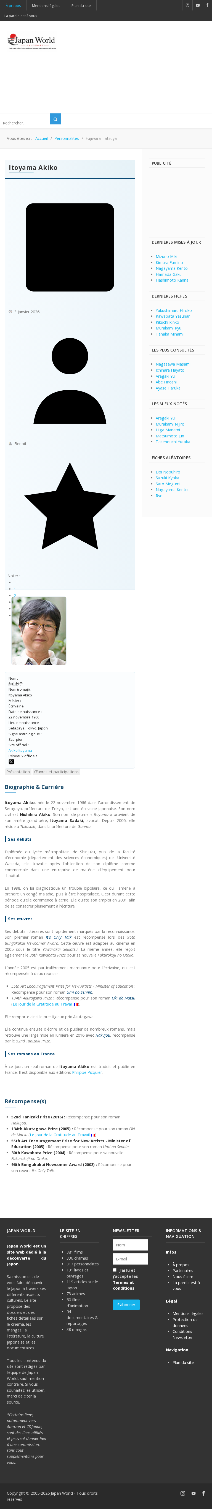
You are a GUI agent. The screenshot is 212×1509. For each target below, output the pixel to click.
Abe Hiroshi (166, 382)
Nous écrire (183, 1276)
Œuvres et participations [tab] (56, 771)
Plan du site (183, 1362)
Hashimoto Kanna (172, 280)
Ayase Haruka (168, 388)
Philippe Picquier (87, 1072)
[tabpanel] (70, 978)
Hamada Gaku (169, 274)
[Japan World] (32, 41)
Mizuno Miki (166, 256)
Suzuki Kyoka (167, 477)
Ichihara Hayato (170, 370)
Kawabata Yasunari (173, 316)
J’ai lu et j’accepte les (125, 1279)
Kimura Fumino (169, 262)
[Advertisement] (141, 66)
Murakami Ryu (168, 328)
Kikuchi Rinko (167, 322)
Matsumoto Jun (170, 435)
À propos (181, 1264)
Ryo (159, 495)
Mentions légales (188, 1313)
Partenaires (183, 1270)
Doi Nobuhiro (168, 472)
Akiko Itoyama (20, 750)
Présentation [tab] (18, 771)
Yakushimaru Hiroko (174, 310)
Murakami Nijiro (170, 424)
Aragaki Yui (166, 376)
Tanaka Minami (170, 334)
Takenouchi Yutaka (173, 441)
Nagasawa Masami (173, 364)
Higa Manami (168, 429)
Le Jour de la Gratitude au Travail (43, 1004)
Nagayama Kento (172, 268)
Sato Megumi (168, 483)
